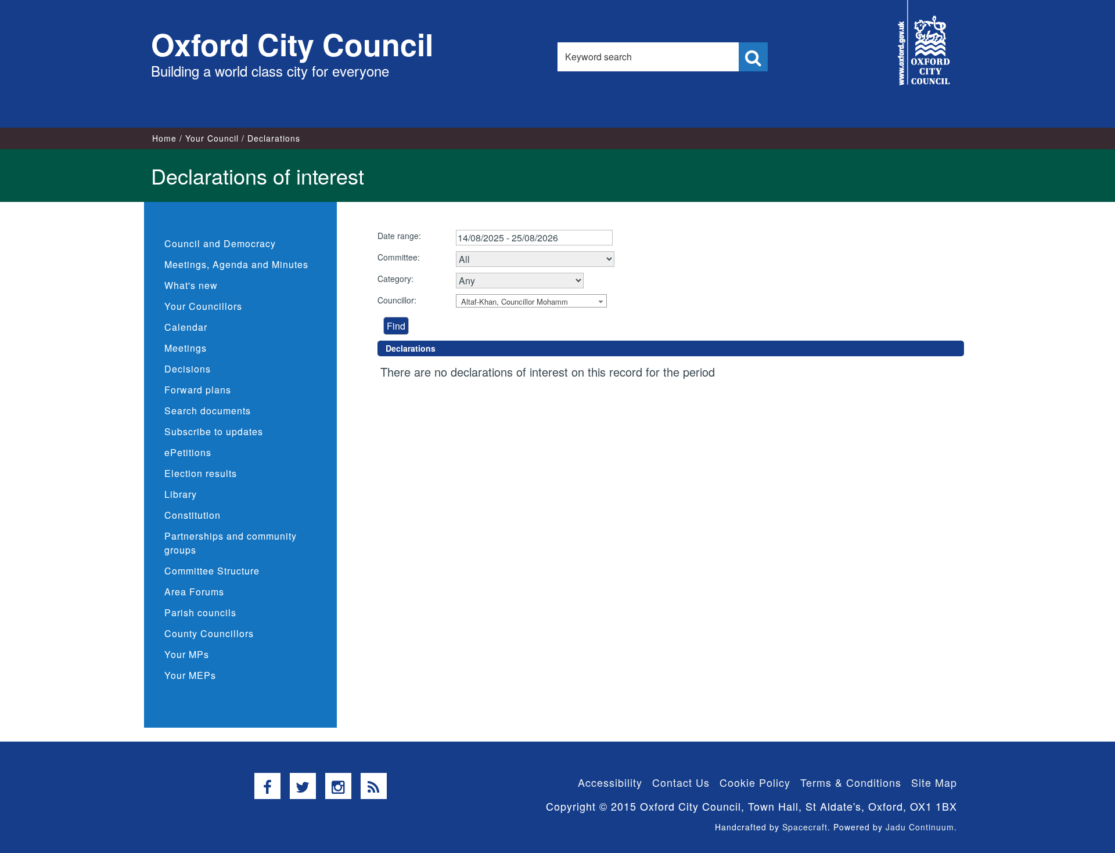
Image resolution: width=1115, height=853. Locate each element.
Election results (200, 473)
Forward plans (197, 389)
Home (164, 138)
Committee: (398, 257)
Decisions (187, 368)
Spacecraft (805, 827)
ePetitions (187, 452)
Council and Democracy (220, 243)
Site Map (934, 782)
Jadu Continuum (920, 827)
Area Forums (194, 591)
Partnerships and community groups (230, 542)
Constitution (192, 515)
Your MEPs (190, 675)
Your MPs (186, 654)
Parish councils (200, 612)
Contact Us (681, 782)
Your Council (212, 138)
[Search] (753, 56)
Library (180, 494)
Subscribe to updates (213, 431)
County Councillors (209, 633)
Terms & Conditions (850, 782)
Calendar (185, 327)
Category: (395, 278)
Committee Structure (212, 570)
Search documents (207, 410)
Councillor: (396, 300)
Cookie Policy (755, 782)
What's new (191, 285)
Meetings (185, 348)
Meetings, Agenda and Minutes (236, 264)
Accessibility (610, 782)
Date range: (399, 235)
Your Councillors (203, 306)
